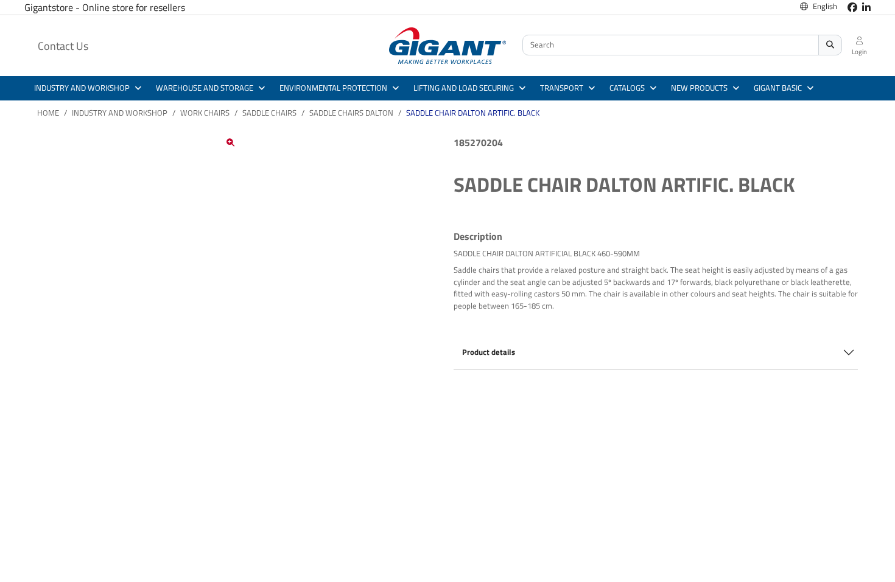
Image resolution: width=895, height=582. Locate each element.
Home (48, 113)
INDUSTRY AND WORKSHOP (119, 113)
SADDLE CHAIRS (269, 113)
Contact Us (63, 46)
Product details (488, 352)
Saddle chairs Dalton (351, 113)
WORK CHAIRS (205, 113)
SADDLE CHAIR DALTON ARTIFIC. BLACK (472, 113)
